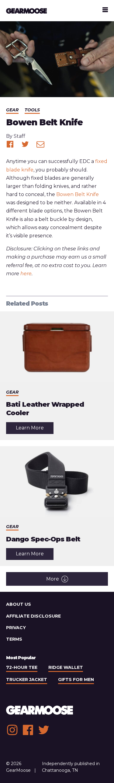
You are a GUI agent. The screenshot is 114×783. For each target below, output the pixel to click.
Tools (32, 110)
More (52, 579)
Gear (12, 110)
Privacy (16, 627)
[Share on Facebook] (10, 144)
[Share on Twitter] (25, 144)
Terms (14, 639)
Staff (19, 136)
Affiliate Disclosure (33, 616)
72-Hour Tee (21, 667)
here (26, 273)
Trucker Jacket (26, 679)
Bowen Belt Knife (77, 194)
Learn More (35, 429)
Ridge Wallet (65, 667)
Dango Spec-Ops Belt (43, 539)
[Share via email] (40, 144)
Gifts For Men (76, 679)
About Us (18, 604)
